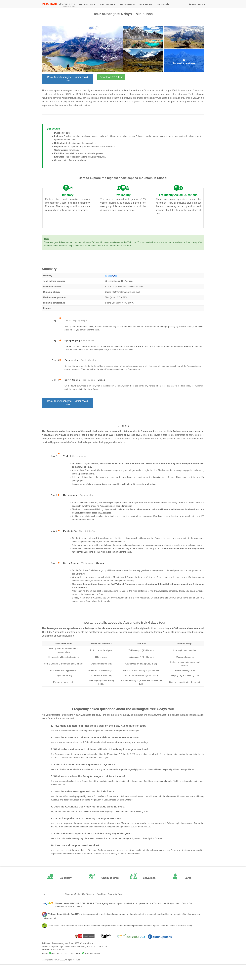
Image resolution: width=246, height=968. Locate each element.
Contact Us (79, 894)
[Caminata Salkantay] (60, 878)
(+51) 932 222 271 (59, 953)
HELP (201, 4)
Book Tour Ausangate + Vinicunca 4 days (67, 79)
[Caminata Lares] (185, 878)
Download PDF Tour (111, 77)
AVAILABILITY (145, 4)
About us (69, 894)
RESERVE (161, 5)
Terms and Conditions (96, 894)
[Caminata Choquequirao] (102, 878)
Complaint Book (115, 894)
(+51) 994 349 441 (93, 953)
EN (192, 4)
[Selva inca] (144, 878)
